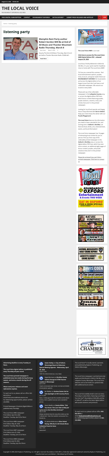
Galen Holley (49, 363)
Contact (27, 17)
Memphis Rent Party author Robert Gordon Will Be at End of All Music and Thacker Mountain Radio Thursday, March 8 (20, 48)
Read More (44, 58)
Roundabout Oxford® (41, 17)
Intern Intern (43, 50)
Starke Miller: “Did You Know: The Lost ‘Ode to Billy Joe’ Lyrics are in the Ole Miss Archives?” (54, 407)
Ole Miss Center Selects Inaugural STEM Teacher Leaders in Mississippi (53, 379)
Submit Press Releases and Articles (80, 17)
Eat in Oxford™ (58, 17)
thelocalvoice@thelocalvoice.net (90, 416)
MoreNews (60, 454)
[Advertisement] (92, 322)
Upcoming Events (9, 58)
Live (104, 17)
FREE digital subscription (11, 17)
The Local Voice (20, 8)
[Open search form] (95, 17)
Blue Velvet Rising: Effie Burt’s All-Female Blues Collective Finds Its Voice (54, 424)
